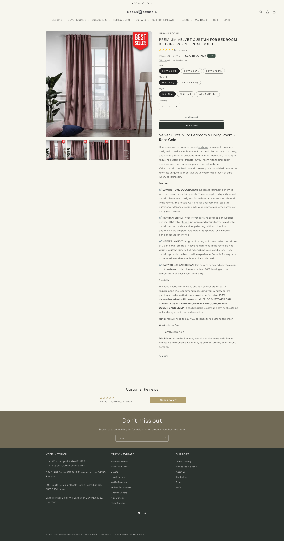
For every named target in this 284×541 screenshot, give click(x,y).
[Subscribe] (165, 438)
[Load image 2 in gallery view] (77, 150)
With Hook (185, 94)
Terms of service (121, 534)
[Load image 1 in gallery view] (56, 150)
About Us (180, 471)
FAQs (178, 487)
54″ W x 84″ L (169, 71)
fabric (185, 221)
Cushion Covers (119, 492)
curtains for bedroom (179, 168)
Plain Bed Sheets (119, 461)
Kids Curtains (118, 497)
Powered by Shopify (73, 534)
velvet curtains (199, 217)
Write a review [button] (167, 399)
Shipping (163, 60)
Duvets (114, 471)
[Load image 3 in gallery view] (99, 150)
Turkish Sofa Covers (121, 487)
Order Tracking (183, 461)
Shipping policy (137, 534)
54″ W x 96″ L (191, 71)
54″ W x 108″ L (214, 71)
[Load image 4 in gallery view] (120, 150)
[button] (58, 20)
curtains (203, 147)
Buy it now (191, 125)
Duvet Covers (118, 477)
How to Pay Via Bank (186, 466)
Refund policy (91, 534)
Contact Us (181, 477)
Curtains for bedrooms (201, 202)
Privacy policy (106, 534)
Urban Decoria (59, 534)
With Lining (168, 82)
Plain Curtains (118, 503)
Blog (178, 482)
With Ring (167, 94)
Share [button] (165, 356)
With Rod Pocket (208, 94)
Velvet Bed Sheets (120, 466)
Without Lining (190, 82)
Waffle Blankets (119, 482)
